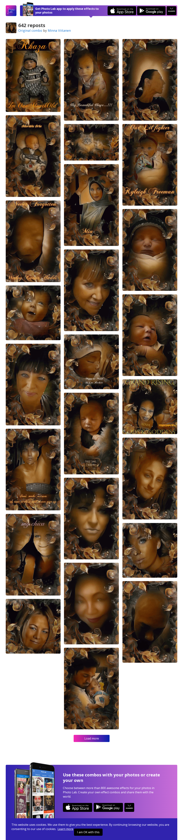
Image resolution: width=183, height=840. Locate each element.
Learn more (65, 829)
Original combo (30, 30)
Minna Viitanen (59, 30)
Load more (91, 738)
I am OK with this (88, 832)
